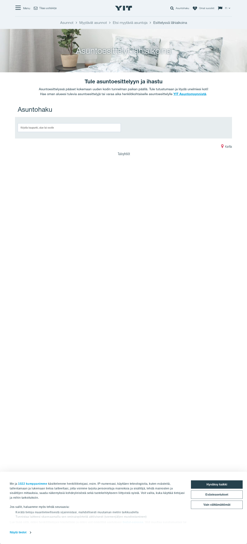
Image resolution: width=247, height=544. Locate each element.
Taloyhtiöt (124, 154)
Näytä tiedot (18, 532)
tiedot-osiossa (133, 522)
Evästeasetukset (216, 494)
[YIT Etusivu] (123, 8)
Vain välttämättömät (216, 504)
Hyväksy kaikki (216, 484)
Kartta (228, 146)
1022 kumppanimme (32, 483)
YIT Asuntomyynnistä (189, 94)
